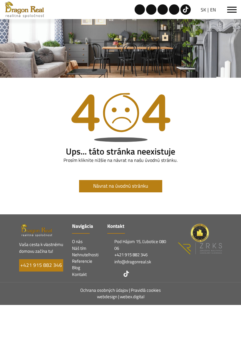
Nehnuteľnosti (85, 254)
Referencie (82, 261)
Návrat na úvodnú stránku (120, 186)
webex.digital (132, 296)
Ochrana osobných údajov (104, 290)
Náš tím (79, 248)
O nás (77, 241)
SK (203, 9)
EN (213, 9)
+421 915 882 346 (41, 265)
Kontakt (79, 274)
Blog (76, 267)
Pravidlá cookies (146, 290)
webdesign (107, 296)
